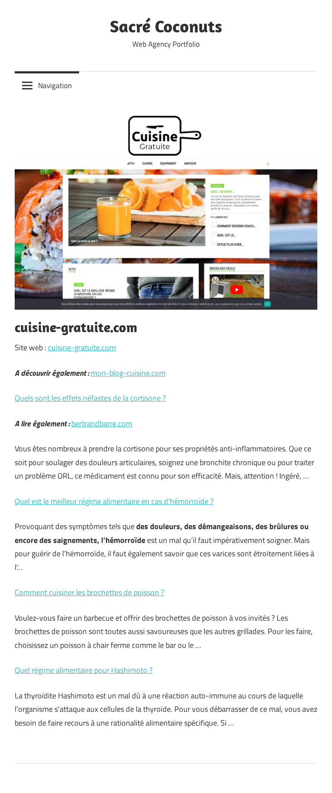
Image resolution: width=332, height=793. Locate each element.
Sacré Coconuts (166, 26)
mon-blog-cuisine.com (128, 373)
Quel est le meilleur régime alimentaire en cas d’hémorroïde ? (114, 501)
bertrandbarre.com (101, 423)
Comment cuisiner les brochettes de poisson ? (89, 592)
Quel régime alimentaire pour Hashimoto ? (84, 670)
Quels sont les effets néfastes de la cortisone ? (90, 398)
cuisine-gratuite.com (82, 347)
